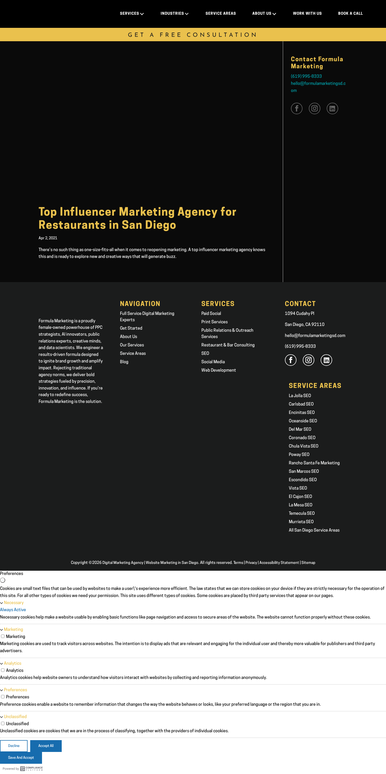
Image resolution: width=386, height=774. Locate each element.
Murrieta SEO (301, 522)
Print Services (214, 322)
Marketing (13, 630)
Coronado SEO (302, 438)
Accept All (46, 746)
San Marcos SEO (304, 472)
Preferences (15, 690)
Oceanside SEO (303, 421)
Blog (124, 362)
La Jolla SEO (300, 396)
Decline (13, 746)
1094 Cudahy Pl (299, 314)
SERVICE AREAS (221, 14)
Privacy (251, 563)
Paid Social (211, 314)
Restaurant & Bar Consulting (228, 345)
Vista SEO (298, 488)
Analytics (12, 664)
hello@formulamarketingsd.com (315, 336)
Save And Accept (21, 758)
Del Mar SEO (300, 430)
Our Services (132, 345)
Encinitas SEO (302, 413)
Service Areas (133, 354)
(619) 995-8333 (306, 77)
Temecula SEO (302, 514)
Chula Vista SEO (304, 446)
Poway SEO (299, 455)
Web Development (218, 370)
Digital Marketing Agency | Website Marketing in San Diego (150, 563)
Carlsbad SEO (301, 404)
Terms (238, 563)
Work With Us (307, 14)
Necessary (14, 603)
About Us (128, 337)
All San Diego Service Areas (314, 530)
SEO (205, 354)
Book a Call (350, 14)
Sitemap (308, 563)
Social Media (213, 362)
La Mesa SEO (300, 505)
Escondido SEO (303, 480)
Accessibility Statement (279, 563)
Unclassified (15, 717)
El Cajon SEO (300, 497)
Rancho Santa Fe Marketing (314, 463)
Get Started (131, 328)
